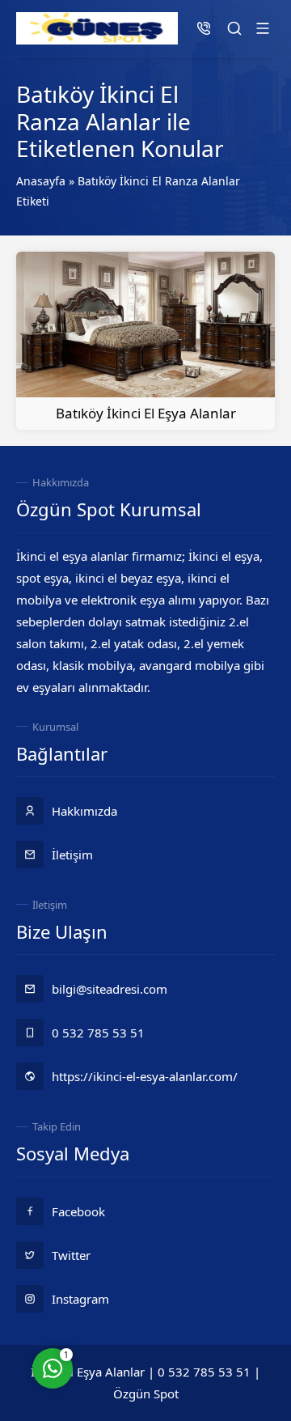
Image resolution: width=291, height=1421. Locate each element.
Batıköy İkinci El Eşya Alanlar (146, 413)
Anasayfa (40, 181)
